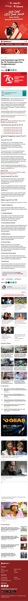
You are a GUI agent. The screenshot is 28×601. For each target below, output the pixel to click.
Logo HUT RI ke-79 (21, 115)
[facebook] (6, 70)
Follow (24, 91)
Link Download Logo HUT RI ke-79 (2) (13, 129)
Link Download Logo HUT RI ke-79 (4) (13, 132)
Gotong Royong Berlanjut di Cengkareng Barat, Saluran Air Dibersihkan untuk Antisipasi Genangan (8, 555)
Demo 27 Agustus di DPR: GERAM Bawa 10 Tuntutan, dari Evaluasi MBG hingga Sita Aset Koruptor (7, 369)
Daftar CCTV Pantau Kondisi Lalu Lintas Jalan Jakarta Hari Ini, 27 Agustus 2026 (14, 410)
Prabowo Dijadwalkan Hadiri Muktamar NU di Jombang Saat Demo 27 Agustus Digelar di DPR (20, 382)
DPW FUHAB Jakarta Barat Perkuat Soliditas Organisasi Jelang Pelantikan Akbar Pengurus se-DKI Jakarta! (10, 528)
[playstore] (12, 592)
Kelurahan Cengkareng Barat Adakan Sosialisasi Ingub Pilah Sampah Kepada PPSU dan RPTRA (10, 546)
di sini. (13, 168)
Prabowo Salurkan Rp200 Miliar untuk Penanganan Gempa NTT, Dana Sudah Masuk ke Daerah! (20, 369)
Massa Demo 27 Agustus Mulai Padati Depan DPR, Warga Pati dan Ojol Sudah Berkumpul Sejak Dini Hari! (15, 389)
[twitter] (9, 70)
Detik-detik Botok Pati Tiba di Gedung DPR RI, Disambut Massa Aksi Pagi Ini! (7, 382)
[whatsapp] (11, 70)
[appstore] (4, 592)
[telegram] (13, 70)
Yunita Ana (3, 66)
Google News (17, 272)
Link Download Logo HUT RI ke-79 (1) (13, 127)
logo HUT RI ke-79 (22, 98)
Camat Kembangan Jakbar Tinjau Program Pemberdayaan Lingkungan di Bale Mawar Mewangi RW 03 (10, 537)
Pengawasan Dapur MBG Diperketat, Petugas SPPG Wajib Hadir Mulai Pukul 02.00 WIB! (20, 356)
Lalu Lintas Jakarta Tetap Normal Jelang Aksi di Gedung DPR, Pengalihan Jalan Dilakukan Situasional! (7, 357)
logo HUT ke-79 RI (8, 180)
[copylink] (16, 70)
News (6, 57)
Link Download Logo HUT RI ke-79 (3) (13, 130)
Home (2, 57)
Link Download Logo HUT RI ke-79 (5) (13, 133)
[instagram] (7, 586)
